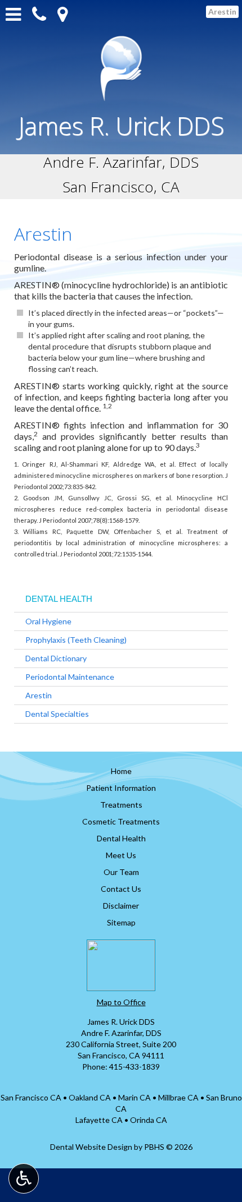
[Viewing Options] (23, 1178)
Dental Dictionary (56, 658)
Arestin (38, 695)
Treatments (121, 804)
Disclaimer (121, 905)
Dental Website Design (91, 1147)
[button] (62, 14)
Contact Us (121, 889)
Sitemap (121, 922)
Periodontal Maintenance (69, 676)
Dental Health (58, 599)
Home (121, 771)
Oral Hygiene (48, 621)
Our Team (121, 872)
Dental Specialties (57, 714)
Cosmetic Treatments (121, 821)
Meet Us (121, 855)
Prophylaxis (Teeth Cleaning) (76, 639)
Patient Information (121, 788)
